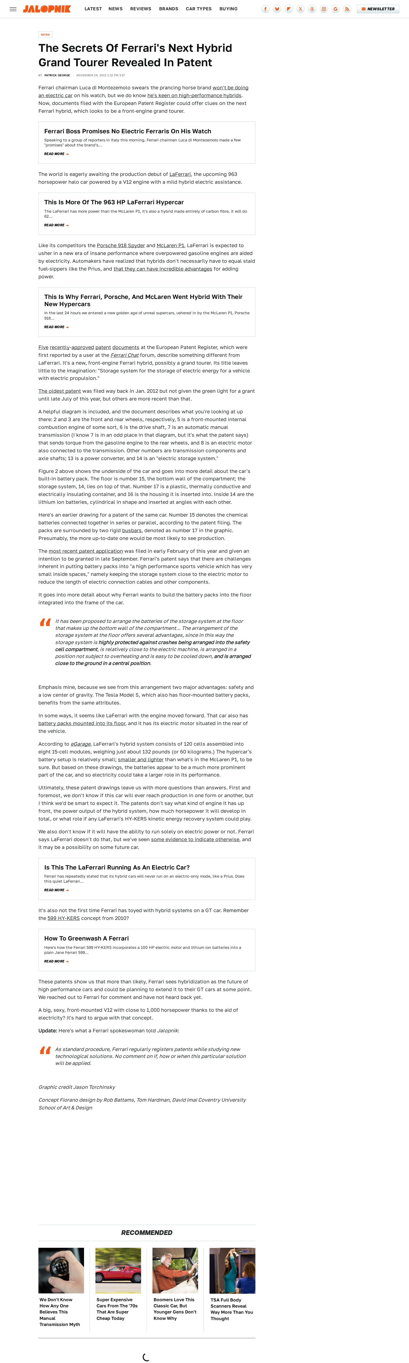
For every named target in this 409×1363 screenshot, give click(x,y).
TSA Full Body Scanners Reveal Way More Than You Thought (232, 1309)
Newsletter (381, 9)
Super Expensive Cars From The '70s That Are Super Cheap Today (117, 1309)
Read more (54, 153)
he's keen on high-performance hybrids (194, 95)
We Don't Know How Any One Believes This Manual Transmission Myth (60, 1312)
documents (125, 347)
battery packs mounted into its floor (81, 723)
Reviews (141, 8)
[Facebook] (265, 9)
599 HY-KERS (64, 918)
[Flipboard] (289, 9)
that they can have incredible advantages (163, 269)
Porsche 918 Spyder (121, 245)
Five (43, 347)
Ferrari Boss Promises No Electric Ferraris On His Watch (127, 131)
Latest (93, 8)
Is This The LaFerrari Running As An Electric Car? (117, 867)
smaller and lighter (141, 759)
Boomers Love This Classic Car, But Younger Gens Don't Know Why (175, 1309)
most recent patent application (86, 551)
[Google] (335, 9)
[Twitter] (300, 9)
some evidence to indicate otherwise (195, 839)
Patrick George (57, 75)
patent (103, 347)
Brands (168, 8)
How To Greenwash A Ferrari (86, 938)
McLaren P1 (170, 245)
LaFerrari (180, 174)
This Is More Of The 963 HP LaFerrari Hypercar (114, 202)
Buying (229, 8)
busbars (132, 530)
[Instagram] (324, 9)
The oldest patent (59, 391)
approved (83, 347)
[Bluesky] (277, 9)
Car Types (199, 8)
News (116, 8)
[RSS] (347, 9)
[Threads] (312, 9)
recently (60, 347)
